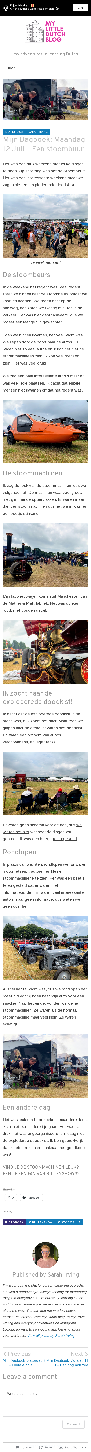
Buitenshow (42, 1222)
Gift (80, 7)
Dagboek (15, 1222)
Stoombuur (71, 1222)
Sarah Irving (38, 132)
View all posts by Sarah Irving (50, 1336)
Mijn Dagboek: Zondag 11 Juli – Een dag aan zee (67, 1359)
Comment (73, 1424)
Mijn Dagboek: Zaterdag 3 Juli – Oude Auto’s (24, 1359)
